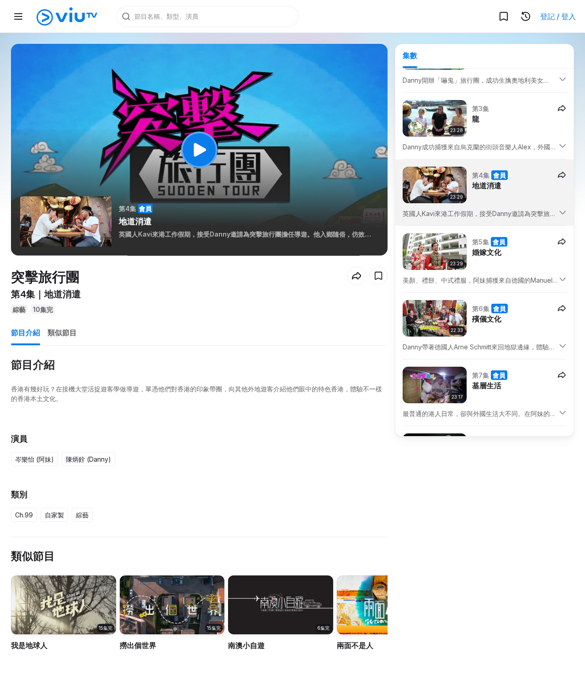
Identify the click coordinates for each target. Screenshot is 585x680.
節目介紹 (25, 332)
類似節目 (62, 332)
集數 (410, 55)
